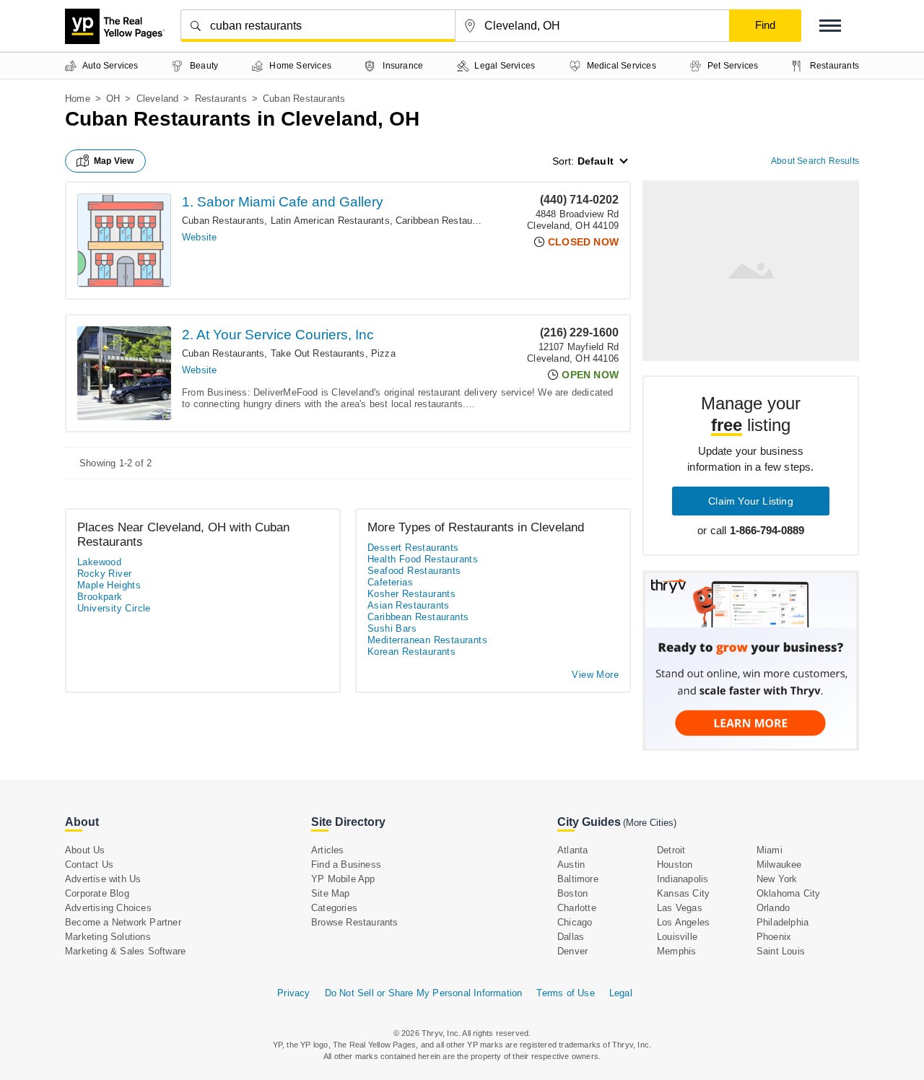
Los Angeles (683, 922)
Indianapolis (682, 879)
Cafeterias (390, 582)
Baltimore (577, 879)
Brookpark (100, 596)
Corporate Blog (97, 893)
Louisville (677, 936)
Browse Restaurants (354, 922)
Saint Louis (781, 951)
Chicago (574, 922)
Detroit (671, 850)
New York (777, 879)
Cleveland (157, 98)
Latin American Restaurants (330, 220)
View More (595, 674)
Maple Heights (109, 585)
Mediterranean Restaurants (427, 640)
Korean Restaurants (411, 651)
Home (77, 98)
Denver (572, 951)
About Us (85, 850)
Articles (327, 850)
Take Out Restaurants (318, 353)
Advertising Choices (108, 907)
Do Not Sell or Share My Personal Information (424, 993)
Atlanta (572, 850)
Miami (770, 850)
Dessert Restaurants (413, 547)
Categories (334, 907)
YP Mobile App (343, 879)
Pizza (383, 353)
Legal (620, 993)
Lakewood (99, 562)
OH (113, 98)
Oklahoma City (789, 893)
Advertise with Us (103, 879)
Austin (571, 864)
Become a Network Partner (123, 922)
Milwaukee (779, 864)
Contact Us (89, 864)
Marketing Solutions (108, 936)
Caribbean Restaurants (445, 220)
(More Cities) (649, 822)
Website (199, 237)
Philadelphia (782, 922)
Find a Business (346, 864)
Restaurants (221, 98)
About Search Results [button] (815, 161)
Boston (572, 893)
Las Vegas (679, 907)
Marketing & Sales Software (125, 951)
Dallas (570, 936)
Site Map (330, 893)
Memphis (676, 951)
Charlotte (576, 907)
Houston (674, 864)
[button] (830, 25)
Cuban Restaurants (223, 220)
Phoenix (774, 936)
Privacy (293, 993)
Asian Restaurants (408, 605)
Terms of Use (565, 993)
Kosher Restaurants (411, 593)
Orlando (773, 907)
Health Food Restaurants (422, 559)
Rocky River (104, 573)
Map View (114, 161)
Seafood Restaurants (414, 570)
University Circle (114, 608)
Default (596, 161)
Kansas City (683, 893)
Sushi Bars (392, 628)
